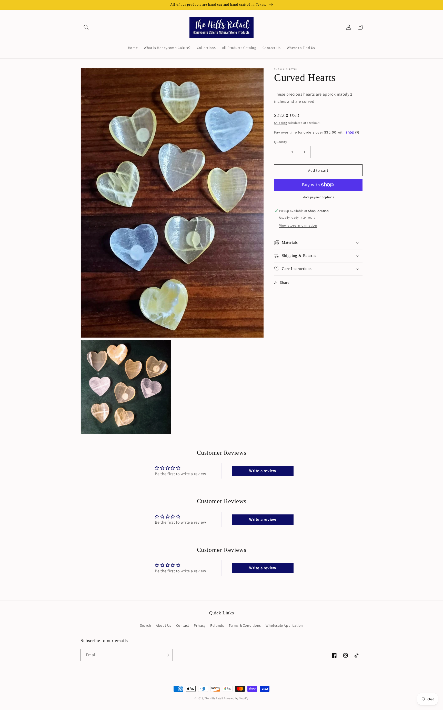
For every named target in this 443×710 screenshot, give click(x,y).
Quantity (280, 142)
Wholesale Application (284, 625)
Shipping (280, 123)
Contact (182, 625)
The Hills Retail (214, 698)
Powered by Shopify (236, 698)
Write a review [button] (262, 470)
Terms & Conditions (245, 625)
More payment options (318, 197)
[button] (86, 27)
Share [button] (284, 282)
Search (145, 625)
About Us (163, 625)
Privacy (199, 625)
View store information (298, 225)
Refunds (217, 625)
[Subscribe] (167, 655)
